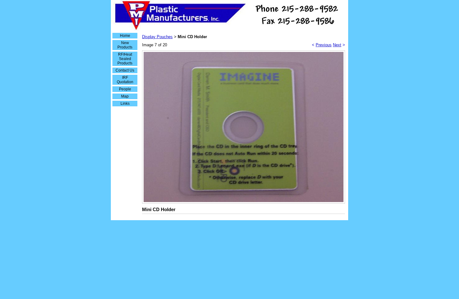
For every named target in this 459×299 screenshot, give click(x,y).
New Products (124, 45)
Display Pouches (157, 36)
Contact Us (125, 70)
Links (125, 103)
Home (125, 35)
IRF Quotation (125, 79)
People (125, 89)
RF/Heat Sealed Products (124, 58)
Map (125, 96)
